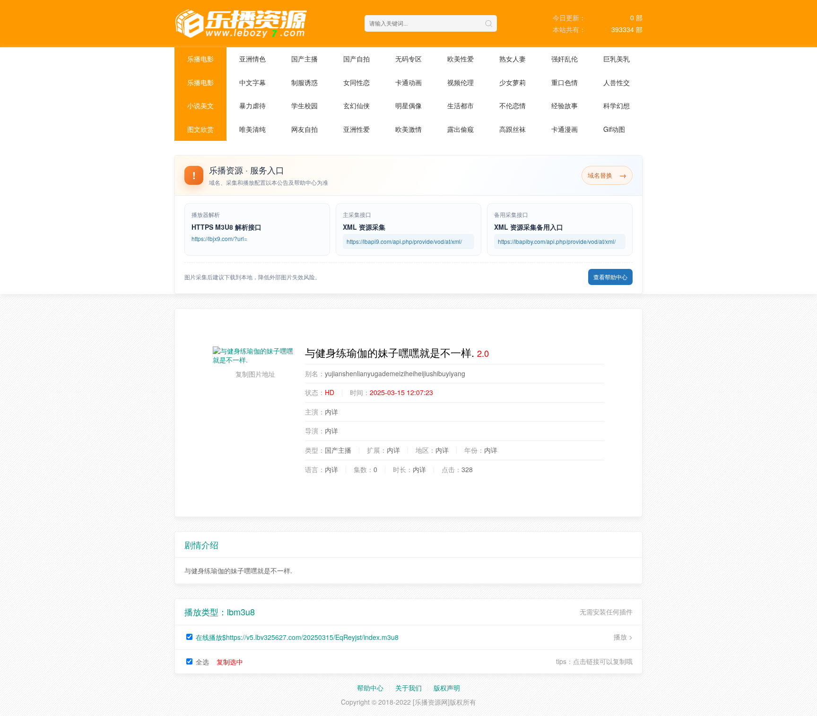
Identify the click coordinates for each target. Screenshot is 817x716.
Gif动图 (614, 129)
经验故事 (564, 105)
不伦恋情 (512, 105)
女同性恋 (356, 82)
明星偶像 (408, 105)
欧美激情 (408, 129)
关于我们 (408, 687)
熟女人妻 (512, 58)
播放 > (623, 636)
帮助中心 (370, 687)
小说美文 (200, 105)
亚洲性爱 (356, 129)
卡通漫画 (564, 129)
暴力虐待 (252, 105)
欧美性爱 (460, 58)
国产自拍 (356, 58)
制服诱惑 (304, 82)
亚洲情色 (252, 58)
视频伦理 (460, 82)
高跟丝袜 (512, 129)
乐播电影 (200, 58)
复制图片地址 (255, 374)
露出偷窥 (460, 129)
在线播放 (297, 637)
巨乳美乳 (616, 58)
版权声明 (447, 687)
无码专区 (408, 58)
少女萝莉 (512, 82)
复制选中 (230, 661)
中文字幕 (252, 82)
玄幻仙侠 (356, 105)
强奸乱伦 (564, 58)
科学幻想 (616, 105)
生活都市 (460, 105)
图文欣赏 (200, 129)
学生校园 (304, 105)
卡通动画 (408, 82)
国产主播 (304, 58)
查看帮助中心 (610, 277)
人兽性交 (616, 82)
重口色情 (564, 82)
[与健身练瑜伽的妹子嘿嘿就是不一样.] (255, 355)
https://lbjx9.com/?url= (219, 238)
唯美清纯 (252, 129)
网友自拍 (304, 129)
